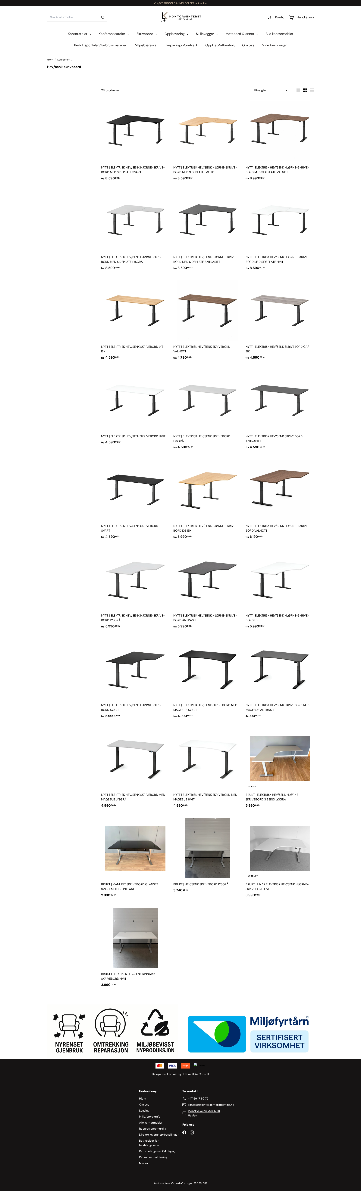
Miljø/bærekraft (147, 45)
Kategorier (63, 59)
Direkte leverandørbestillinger (159, 1135)
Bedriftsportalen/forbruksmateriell (100, 45)
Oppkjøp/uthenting (220, 45)
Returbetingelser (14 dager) (157, 1151)
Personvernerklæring (153, 1157)
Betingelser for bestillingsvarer (149, 1143)
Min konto (145, 1163)
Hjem (50, 59)
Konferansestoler (112, 34)
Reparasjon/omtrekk (182, 45)
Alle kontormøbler (279, 34)
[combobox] (77, 17)
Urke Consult (200, 1074)
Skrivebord (145, 34)
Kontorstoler (78, 34)
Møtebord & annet (240, 34)
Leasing (144, 1110)
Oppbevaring (175, 34)
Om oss (248, 45)
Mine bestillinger (274, 45)
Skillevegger (205, 34)
